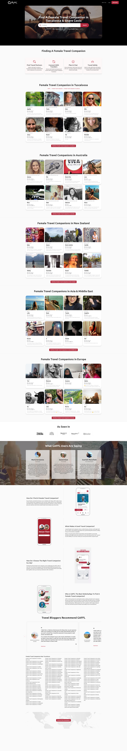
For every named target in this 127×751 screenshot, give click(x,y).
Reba (28, 245)
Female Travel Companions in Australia (63, 155)
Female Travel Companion (57, 88)
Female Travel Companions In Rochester (92, 665)
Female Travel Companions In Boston (33, 687)
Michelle (86, 134)
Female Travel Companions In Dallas (33, 685)
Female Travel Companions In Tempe (91, 672)
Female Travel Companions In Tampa (33, 701)
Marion (67, 406)
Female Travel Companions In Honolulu (53, 686)
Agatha (29, 109)
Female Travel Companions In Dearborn (92, 662)
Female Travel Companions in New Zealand (63, 223)
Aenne (48, 245)
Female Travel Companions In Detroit (91, 664)
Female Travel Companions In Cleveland (92, 659)
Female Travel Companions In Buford (72, 659)
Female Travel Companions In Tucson (91, 661)
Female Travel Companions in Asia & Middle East (63, 291)
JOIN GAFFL (115, 2)
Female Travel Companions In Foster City (92, 686)
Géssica (29, 177)
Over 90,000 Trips (73, 29)
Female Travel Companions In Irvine (52, 685)
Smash (67, 270)
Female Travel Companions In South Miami (53, 672)
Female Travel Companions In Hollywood (53, 697)
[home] (12, 2)
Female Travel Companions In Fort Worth (92, 678)
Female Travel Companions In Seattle (33, 666)
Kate (66, 109)
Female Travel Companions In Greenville (72, 696)
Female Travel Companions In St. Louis (53, 678)
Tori (28, 381)
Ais (28, 406)
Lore (85, 177)
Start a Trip (104, 2)
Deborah (67, 202)
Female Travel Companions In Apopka (72, 704)
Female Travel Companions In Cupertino (53, 673)
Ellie (85, 109)
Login (109, 2)
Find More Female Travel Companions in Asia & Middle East (63, 349)
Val (66, 134)
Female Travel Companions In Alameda (72, 658)
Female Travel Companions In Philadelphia (53, 665)
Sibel (47, 202)
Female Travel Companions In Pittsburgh (53, 679)
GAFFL (49, 88)
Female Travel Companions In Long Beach (92, 669)
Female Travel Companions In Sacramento (53, 669)
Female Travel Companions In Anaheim (53, 698)
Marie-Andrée (69, 245)
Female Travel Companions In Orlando (53, 659)
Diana (85, 202)
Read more (43, 646)
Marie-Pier (68, 177)
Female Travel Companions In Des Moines (73, 662)
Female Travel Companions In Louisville (92, 673)
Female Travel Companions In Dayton (91, 687)
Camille (86, 245)
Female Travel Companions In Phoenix (33, 689)
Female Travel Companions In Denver (33, 672)
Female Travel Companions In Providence (53, 680)
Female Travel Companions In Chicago (33, 662)
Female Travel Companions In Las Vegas (72, 665)
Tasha (47, 109)
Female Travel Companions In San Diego (34, 694)
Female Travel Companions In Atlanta (33, 671)
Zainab (67, 338)
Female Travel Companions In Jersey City (34, 673)
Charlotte (48, 270)
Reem (47, 313)
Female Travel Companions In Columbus (53, 658)
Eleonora (48, 381)
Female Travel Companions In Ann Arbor (92, 658)
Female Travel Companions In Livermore (53, 671)
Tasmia (67, 313)
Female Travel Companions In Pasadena (92, 671)
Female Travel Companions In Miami (71, 683)
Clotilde (86, 270)
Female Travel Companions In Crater (91, 679)
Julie (47, 406)
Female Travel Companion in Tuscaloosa (63, 85)
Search (85, 25)
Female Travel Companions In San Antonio (53, 664)
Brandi (29, 338)
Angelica (86, 313)
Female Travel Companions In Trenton (33, 678)
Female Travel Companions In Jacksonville (53, 675)
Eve (85, 406)
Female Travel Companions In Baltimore (53, 676)
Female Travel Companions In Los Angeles (34, 661)
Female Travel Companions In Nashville (53, 696)
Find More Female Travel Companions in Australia (64, 213)
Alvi (85, 338)
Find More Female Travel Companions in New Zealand (63, 281)
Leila (28, 313)
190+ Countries (56, 29)
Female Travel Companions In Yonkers (33, 704)
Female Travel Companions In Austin (33, 686)
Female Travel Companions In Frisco (91, 680)
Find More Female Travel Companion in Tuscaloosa (63, 145)
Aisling (29, 270)
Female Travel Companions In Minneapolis (73, 661)
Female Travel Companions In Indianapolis (34, 703)
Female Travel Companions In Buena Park (72, 664)
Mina (28, 202)
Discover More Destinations (63, 720)
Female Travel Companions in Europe (63, 359)
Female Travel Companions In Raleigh (72, 679)
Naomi (48, 134)
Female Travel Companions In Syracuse (92, 685)
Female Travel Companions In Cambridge (72, 678)
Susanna (67, 381)
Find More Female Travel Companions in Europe (63, 417)
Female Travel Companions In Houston (33, 693)
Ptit (47, 177)
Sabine (86, 381)
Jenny (28, 134)
